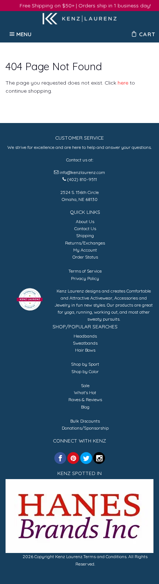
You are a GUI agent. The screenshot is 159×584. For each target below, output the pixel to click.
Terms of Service (85, 271)
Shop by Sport (85, 364)
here (123, 82)
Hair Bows (85, 350)
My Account (85, 250)
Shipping (85, 235)
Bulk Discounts (85, 421)
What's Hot (85, 392)
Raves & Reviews (85, 399)
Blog (85, 407)
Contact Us (85, 228)
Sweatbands (85, 343)
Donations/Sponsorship (85, 428)
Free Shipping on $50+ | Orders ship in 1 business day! (85, 5)
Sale (85, 385)
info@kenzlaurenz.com (82, 172)
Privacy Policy (85, 278)
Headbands (85, 336)
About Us (85, 221)
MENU (24, 34)
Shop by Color (85, 371)
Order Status (85, 257)
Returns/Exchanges (85, 243)
